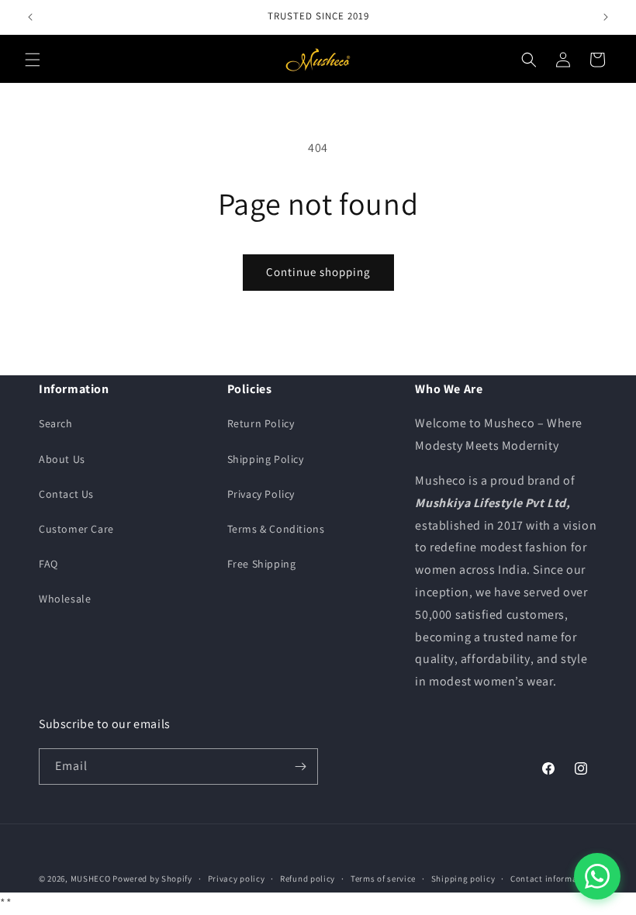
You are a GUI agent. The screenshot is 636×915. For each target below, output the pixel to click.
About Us (62, 459)
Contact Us (66, 494)
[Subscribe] (300, 766)
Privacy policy (236, 878)
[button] (33, 60)
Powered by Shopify (152, 878)
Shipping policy (463, 878)
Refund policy (307, 878)
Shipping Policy (265, 459)
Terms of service (383, 878)
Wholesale (65, 599)
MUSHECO (91, 878)
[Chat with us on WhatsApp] (597, 876)
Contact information (552, 878)
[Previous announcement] (30, 17)
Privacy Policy (261, 494)
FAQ (48, 564)
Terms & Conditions (276, 529)
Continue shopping (318, 271)
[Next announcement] (606, 17)
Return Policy (261, 423)
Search (56, 423)
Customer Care (76, 529)
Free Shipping (261, 564)
